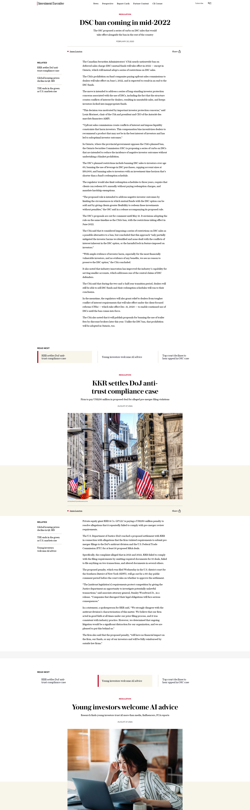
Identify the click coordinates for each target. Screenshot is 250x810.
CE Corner (157, 3)
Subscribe (199, 3)
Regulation (125, 14)
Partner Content (141, 3)
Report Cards (123, 3)
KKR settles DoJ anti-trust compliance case (54, 357)
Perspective (107, 3)
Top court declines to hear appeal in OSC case (175, 357)
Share (175, 51)
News (95, 3)
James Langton (76, 51)
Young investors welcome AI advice (122, 356)
